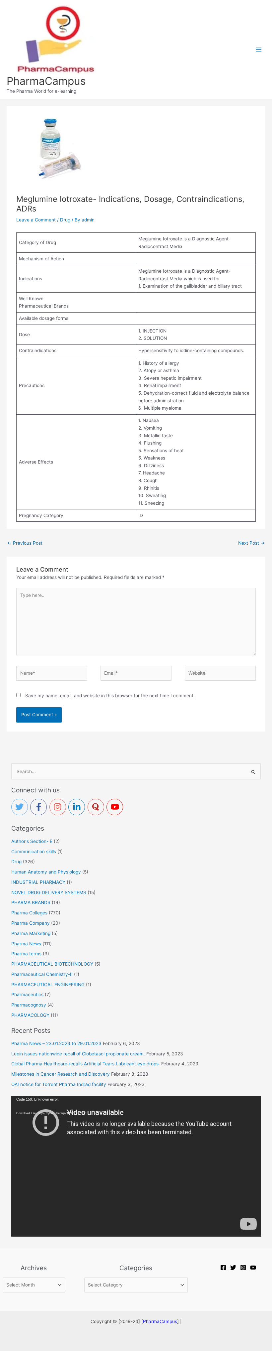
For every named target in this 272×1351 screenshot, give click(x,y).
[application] (136, 1166)
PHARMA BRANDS (30, 902)
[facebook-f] (39, 807)
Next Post (251, 543)
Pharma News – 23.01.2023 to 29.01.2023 (56, 1043)
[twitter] (21, 807)
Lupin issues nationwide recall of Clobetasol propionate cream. (78, 1053)
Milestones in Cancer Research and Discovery (60, 1074)
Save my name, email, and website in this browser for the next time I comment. (110, 695)
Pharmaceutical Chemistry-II (42, 974)
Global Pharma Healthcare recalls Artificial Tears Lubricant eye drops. (85, 1063)
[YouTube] (253, 1268)
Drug (65, 219)
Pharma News (26, 943)
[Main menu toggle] (258, 49)
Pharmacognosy (28, 1005)
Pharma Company (30, 923)
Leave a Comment (36, 219)
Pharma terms (26, 953)
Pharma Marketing (30, 933)
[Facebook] (223, 1268)
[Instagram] (243, 1268)
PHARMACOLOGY (30, 1015)
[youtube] (116, 807)
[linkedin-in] (78, 807)
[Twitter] (233, 1268)
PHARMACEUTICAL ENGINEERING (48, 984)
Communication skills (33, 851)
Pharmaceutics (27, 994)
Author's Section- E (31, 841)
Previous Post (24, 543)
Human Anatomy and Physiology (46, 872)
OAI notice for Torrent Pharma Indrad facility (58, 1084)
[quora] (97, 807)
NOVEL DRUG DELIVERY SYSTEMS (48, 892)
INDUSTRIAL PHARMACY (38, 882)
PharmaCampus (46, 80)
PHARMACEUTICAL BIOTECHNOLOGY (52, 964)
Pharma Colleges (29, 912)
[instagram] (59, 807)
